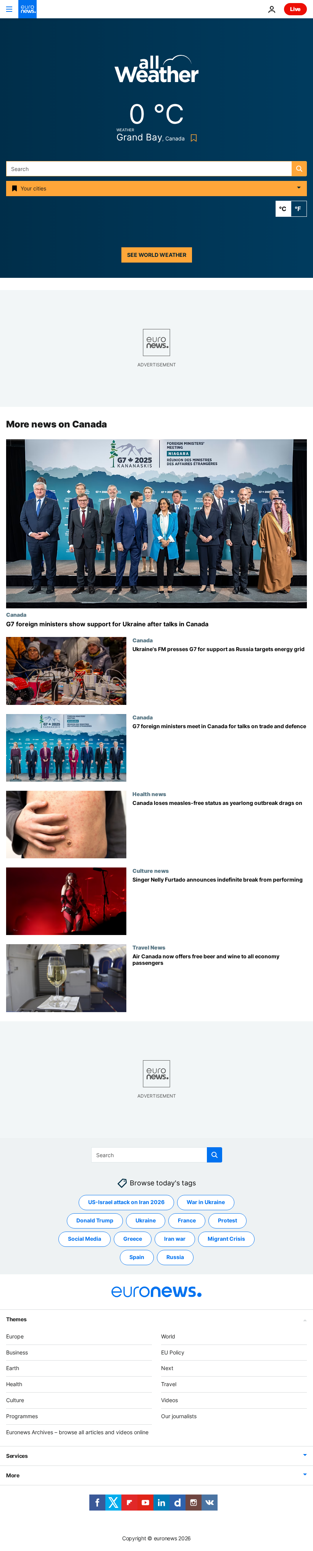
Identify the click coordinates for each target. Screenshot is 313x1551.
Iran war (175, 1238)
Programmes (22, 1416)
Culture (15, 1400)
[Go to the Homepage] (27, 9)
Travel (168, 1384)
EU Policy (172, 1352)
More (12, 1475)
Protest (227, 1220)
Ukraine (146, 1220)
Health (14, 1384)
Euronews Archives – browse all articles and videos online (77, 1432)
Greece (132, 1238)
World (168, 1336)
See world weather (156, 255)
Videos (169, 1400)
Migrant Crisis (226, 1238)
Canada (16, 614)
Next (167, 1368)
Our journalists (179, 1416)
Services (17, 1456)
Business (17, 1352)
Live (295, 9)
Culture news (150, 870)
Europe (15, 1336)
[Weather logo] (156, 71)
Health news (149, 794)
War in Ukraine (206, 1202)
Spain (136, 1257)
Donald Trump (94, 1220)
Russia (175, 1257)
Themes (16, 1319)
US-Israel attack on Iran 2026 (126, 1202)
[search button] (299, 168)
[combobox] (156, 168)
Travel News (148, 948)
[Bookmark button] (192, 138)
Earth (12, 1368)
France (187, 1220)
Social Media (84, 1238)
